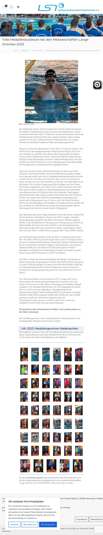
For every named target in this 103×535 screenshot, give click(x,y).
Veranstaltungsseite (34, 478)
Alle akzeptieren (48, 524)
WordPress (6, 531)
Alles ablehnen (29, 524)
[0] (4, 7)
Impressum (81, 519)
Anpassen (14, 524)
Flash (74, 528)
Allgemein (25, 50)
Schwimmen (37, 50)
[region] (32, 513)
